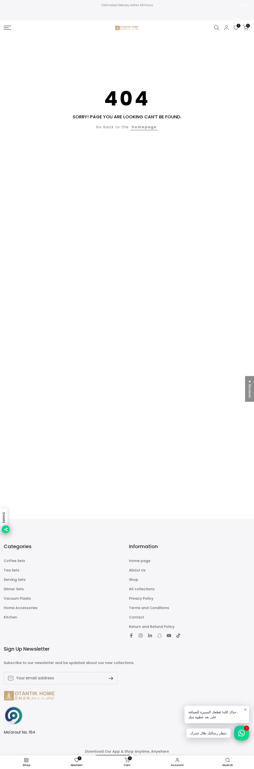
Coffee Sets (14, 561)
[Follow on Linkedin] (150, 636)
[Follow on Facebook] (131, 636)
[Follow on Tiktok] (178, 636)
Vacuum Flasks (17, 598)
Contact (136, 617)
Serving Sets (15, 579)
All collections (142, 589)
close (10, 5)
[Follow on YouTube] (169, 636)
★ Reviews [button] (249, 389)
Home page (139, 561)
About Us (137, 570)
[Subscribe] (109, 678)
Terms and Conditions (149, 608)
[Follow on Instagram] (140, 636)
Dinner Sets (14, 589)
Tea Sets (11, 570)
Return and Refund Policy (151, 626)
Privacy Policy (141, 598)
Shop (133, 579)
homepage (144, 127)
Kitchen (10, 617)
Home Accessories (20, 608)
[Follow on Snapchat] (159, 636)
